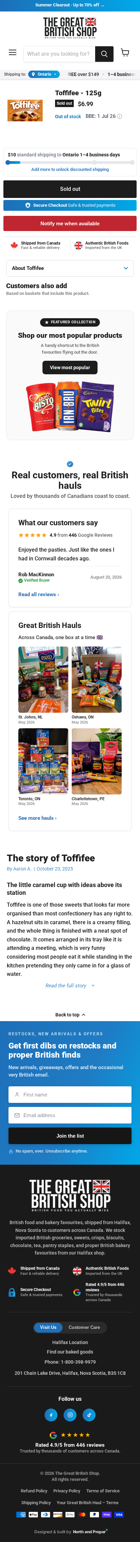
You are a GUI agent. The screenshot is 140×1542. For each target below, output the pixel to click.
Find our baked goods (70, 1352)
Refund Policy (34, 1490)
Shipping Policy (36, 1502)
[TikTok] (89, 1415)
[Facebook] (51, 1415)
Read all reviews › (38, 594)
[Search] (104, 54)
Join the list (70, 1136)
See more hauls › (37, 818)
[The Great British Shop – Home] (70, 27)
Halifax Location (70, 1342)
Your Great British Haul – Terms (88, 1502)
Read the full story (66, 986)
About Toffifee (28, 268)
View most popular (70, 367)
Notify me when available (70, 223)
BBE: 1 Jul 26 (103, 116)
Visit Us (48, 1327)
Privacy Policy (66, 1490)
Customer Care (84, 1327)
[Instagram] (70, 1415)
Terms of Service (103, 1490)
